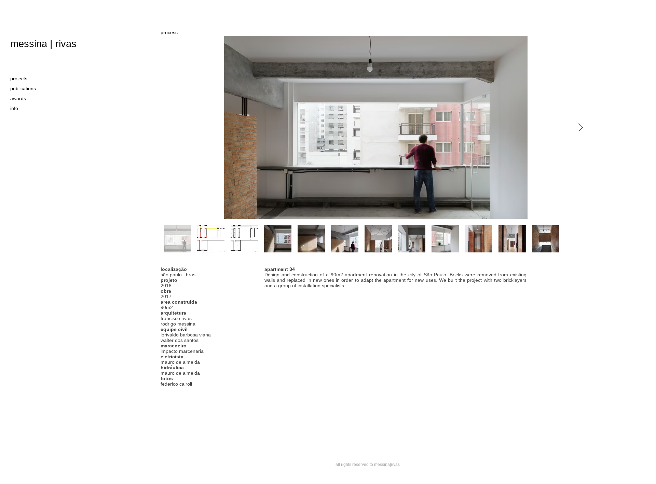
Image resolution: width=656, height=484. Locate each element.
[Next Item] (580, 127)
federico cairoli (176, 384)
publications (23, 88)
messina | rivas (43, 43)
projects (18, 78)
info (14, 108)
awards (18, 98)
